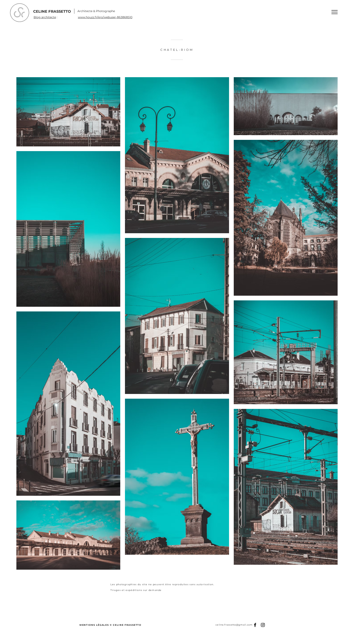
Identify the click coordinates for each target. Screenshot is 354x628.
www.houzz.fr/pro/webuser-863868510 (105, 17)
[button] (334, 12)
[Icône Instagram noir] (263, 625)
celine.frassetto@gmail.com (234, 624)
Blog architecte (45, 17)
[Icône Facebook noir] (255, 625)
